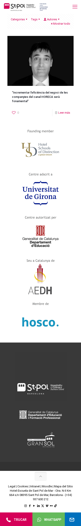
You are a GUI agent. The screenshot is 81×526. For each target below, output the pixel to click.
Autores (52, 19)
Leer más (64, 112)
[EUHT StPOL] (25, 6)
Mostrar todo (61, 23)
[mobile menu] (75, 7)
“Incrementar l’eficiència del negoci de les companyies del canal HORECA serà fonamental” (40, 97)
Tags (34, 19)
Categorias (18, 19)
